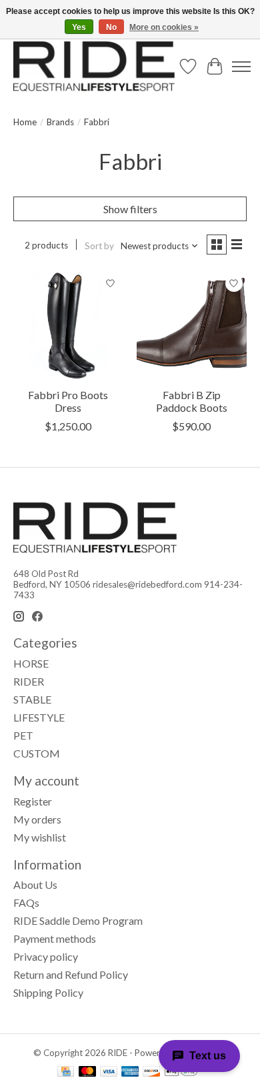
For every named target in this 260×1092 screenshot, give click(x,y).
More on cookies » (164, 27)
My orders (37, 819)
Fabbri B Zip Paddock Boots (191, 401)
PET (23, 735)
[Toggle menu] (241, 66)
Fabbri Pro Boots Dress (68, 401)
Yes (79, 27)
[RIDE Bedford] (94, 66)
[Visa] (108, 1072)
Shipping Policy (48, 992)
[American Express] (130, 1072)
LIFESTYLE (39, 717)
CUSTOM (36, 753)
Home (25, 122)
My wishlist (39, 837)
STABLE (32, 699)
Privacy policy (45, 956)
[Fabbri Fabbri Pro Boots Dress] (68, 325)
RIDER (28, 681)
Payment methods (54, 938)
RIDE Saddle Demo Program (78, 920)
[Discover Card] (151, 1072)
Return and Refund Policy (70, 974)
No (111, 27)
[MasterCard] (87, 1072)
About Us (35, 884)
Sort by (99, 246)
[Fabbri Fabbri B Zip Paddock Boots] (192, 325)
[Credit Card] (65, 1072)
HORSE (31, 663)
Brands (60, 122)
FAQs (26, 902)
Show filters (130, 209)
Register (32, 801)
